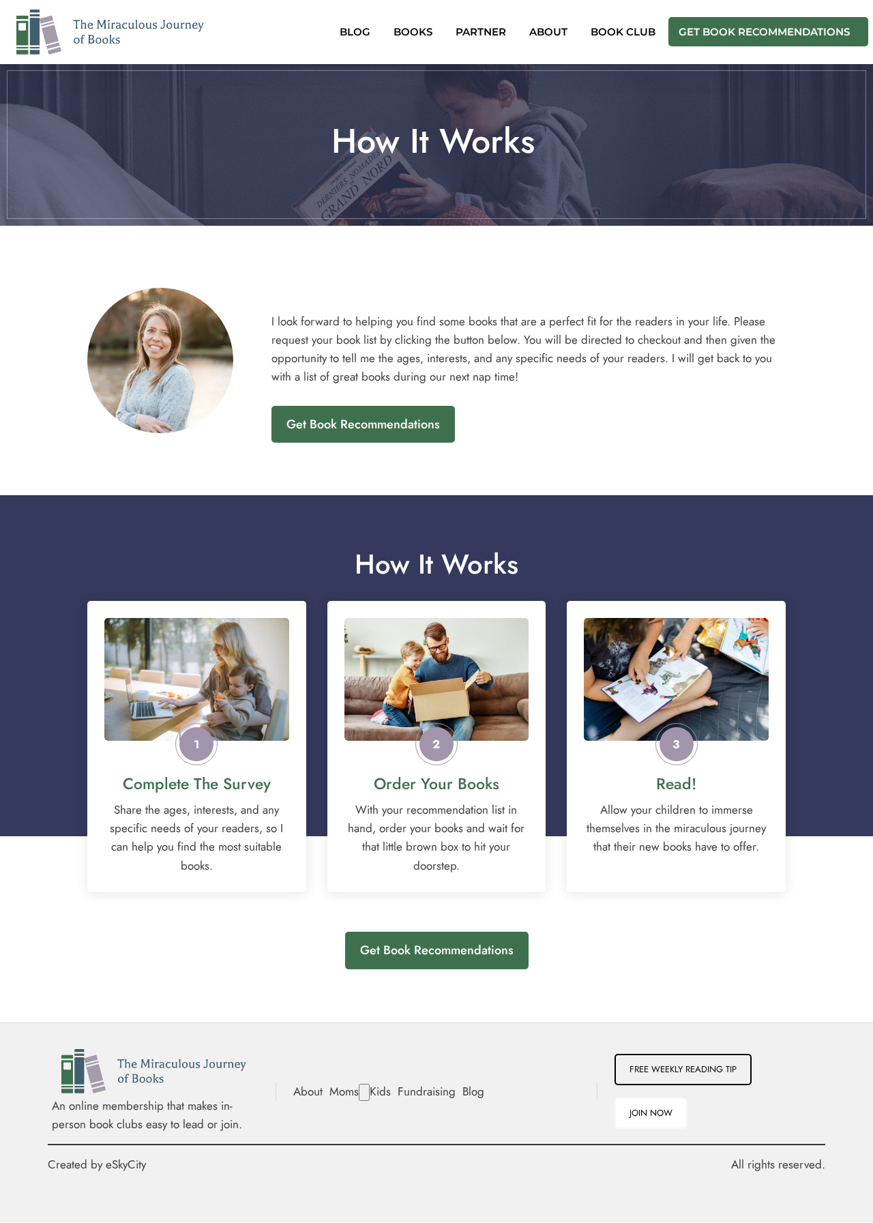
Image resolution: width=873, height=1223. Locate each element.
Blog (355, 32)
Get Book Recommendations (764, 32)
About (548, 32)
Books (413, 32)
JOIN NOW (651, 1112)
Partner (481, 32)
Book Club (623, 32)
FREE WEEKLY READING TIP (683, 1069)
